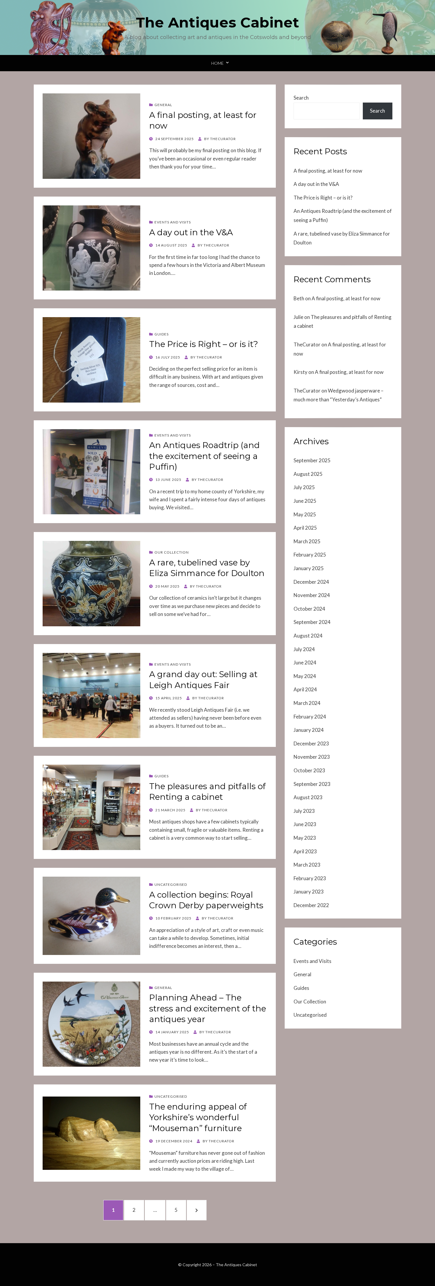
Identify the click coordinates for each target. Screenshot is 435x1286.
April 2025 (305, 528)
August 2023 (308, 797)
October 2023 (309, 770)
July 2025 (304, 487)
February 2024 (310, 716)
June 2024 (305, 662)
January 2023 (309, 891)
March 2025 (307, 541)
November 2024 (312, 595)
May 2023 (305, 838)
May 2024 (305, 676)
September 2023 (312, 784)
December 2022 (311, 905)
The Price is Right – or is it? (203, 344)
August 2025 (308, 474)
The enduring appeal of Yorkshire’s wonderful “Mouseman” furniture (198, 1117)
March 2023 (307, 865)
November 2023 (312, 757)
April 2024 (305, 689)
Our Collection (171, 552)
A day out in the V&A (191, 232)
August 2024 (308, 636)
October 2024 (309, 609)
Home (217, 63)
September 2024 (312, 622)
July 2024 (304, 649)
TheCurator (307, 344)
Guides (161, 334)
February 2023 (310, 878)
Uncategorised (170, 884)
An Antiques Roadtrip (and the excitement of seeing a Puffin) (204, 456)
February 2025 (310, 555)
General (163, 105)
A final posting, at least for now (328, 171)
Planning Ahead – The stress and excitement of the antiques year (207, 1008)
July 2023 (304, 811)
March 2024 (307, 703)
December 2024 (311, 582)
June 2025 (305, 501)
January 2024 (309, 730)
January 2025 (309, 568)
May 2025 (305, 514)
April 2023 (305, 851)
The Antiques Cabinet (217, 22)
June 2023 (305, 824)
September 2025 (312, 460)
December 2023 (311, 743)
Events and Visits (172, 222)
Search (301, 98)
